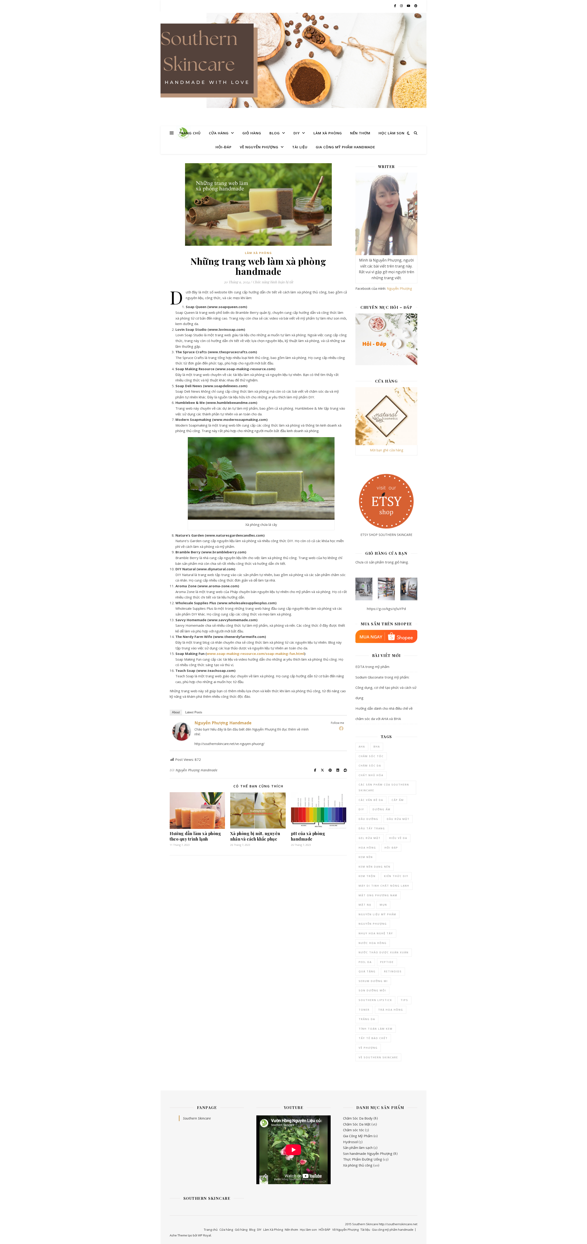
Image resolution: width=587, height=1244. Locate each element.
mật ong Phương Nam (378, 895)
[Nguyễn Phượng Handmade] (181, 731)
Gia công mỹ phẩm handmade (345, 147)
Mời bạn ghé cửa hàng (386, 450)
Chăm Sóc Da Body (358, 1118)
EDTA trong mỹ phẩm (372, 666)
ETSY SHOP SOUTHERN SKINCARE (386, 534)
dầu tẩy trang (372, 828)
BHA (377, 746)
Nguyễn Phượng (399, 288)
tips (404, 1000)
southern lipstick (375, 1000)
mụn (383, 904)
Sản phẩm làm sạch (358, 1147)
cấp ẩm (398, 800)
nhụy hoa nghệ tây (376, 933)
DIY (297, 133)
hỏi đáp (391, 847)
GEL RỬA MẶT (370, 838)
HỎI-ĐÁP (224, 147)
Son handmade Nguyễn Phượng (367, 1153)
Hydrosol (350, 1141)
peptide (387, 962)
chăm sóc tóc (371, 756)
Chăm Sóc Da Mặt (357, 1124)
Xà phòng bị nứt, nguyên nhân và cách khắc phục (255, 836)
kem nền (366, 857)
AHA (362, 746)
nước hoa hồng (373, 943)
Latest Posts (193, 712)
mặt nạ (365, 904)
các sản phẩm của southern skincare (384, 787)
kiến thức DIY (396, 876)
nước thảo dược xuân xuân (384, 952)
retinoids (393, 971)
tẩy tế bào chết (373, 1038)
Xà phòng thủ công (357, 1165)
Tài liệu (299, 147)
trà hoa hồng (390, 1009)
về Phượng (368, 1047)
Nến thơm (360, 133)
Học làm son (391, 133)
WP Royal (204, 1235)
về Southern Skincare (378, 1057)
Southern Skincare (197, 1118)
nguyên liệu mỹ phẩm (377, 914)
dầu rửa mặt (398, 819)
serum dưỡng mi (373, 981)
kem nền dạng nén (374, 866)
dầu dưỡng (368, 819)
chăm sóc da (370, 765)
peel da (365, 962)
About (176, 712)
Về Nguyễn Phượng (259, 147)
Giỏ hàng (251, 133)
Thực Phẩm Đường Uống (362, 1159)
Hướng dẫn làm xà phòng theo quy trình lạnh (195, 836)
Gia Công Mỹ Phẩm (358, 1136)
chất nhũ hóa (371, 775)
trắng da (367, 1019)
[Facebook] (341, 728)
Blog (274, 133)
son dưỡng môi (372, 990)
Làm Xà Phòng (327, 133)
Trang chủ (190, 133)
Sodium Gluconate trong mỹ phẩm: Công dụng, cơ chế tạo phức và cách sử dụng (385, 687)
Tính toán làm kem (376, 1028)
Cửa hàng (219, 133)
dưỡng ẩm (381, 809)
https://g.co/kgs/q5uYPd (386, 608)
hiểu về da (398, 838)
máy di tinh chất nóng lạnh (384, 885)
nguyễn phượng (373, 923)
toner (364, 1009)
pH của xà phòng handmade (308, 836)
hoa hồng (367, 847)
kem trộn (367, 876)
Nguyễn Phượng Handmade (223, 722)
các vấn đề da (371, 800)
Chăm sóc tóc (353, 1130)
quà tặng (367, 971)
